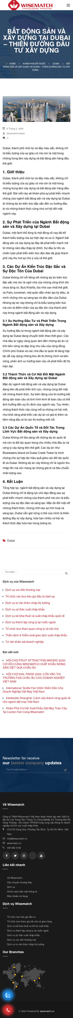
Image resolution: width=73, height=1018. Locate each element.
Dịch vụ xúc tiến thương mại (22, 590)
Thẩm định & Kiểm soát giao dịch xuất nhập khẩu (36, 635)
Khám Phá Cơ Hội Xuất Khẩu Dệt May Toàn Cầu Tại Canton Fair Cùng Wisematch (35, 710)
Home (12, 63)
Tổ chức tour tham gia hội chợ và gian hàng (29, 921)
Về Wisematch (14, 877)
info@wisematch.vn (17, 838)
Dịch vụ (11, 887)
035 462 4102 (14, 847)
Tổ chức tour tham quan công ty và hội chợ (31, 629)
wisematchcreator (16, 133)
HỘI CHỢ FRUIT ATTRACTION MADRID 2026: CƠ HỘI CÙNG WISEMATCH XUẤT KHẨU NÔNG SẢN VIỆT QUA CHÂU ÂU (34, 664)
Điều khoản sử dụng (17, 896)
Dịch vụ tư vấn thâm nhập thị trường (27, 603)
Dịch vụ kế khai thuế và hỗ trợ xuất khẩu (28, 926)
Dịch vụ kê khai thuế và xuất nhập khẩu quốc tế (34, 616)
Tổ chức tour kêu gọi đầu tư (21, 916)
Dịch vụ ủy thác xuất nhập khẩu (23, 935)
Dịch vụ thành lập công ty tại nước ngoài (30, 622)
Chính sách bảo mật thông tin (22, 891)
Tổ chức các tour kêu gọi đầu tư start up (30, 596)
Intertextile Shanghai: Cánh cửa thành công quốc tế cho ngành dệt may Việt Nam (36, 700)
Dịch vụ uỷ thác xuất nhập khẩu (25, 609)
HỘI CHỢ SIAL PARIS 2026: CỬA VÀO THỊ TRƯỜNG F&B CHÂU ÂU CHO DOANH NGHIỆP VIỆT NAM (34, 677)
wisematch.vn (14, 843)
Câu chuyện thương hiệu (19, 882)
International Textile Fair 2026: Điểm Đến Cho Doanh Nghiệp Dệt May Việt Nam (33, 690)
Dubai (11, 540)
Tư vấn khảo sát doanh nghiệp (24, 642)
